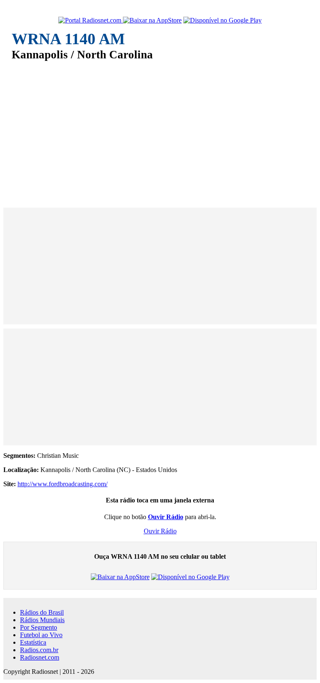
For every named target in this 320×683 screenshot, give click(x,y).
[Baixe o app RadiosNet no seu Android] (222, 20)
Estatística (33, 642)
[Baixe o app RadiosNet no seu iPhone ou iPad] (152, 20)
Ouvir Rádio (160, 531)
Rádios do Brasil (42, 612)
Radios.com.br (39, 649)
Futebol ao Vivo (41, 634)
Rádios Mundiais (42, 619)
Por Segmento (38, 627)
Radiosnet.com (39, 657)
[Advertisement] (160, 128)
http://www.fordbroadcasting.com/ (63, 483)
